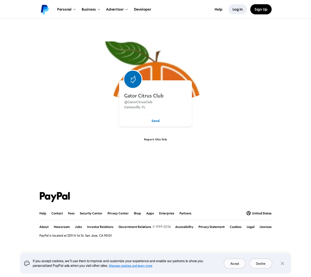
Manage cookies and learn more (130, 265)
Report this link (155, 139)
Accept (234, 263)
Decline (261, 263)
